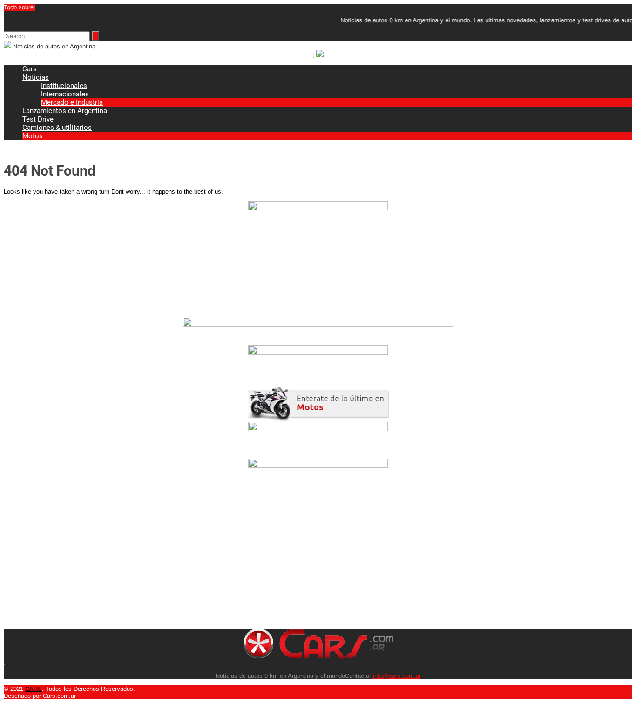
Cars (29, 69)
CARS (33, 688)
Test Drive (38, 119)
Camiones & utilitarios (57, 127)
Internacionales (65, 94)
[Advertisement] (283, 563)
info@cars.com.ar (397, 675)
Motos (32, 136)
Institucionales (64, 85)
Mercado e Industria (72, 102)
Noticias (35, 77)
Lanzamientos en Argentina (64, 111)
